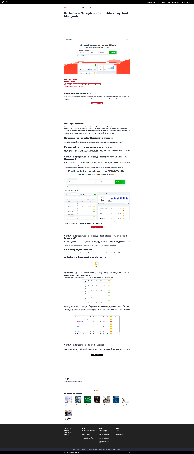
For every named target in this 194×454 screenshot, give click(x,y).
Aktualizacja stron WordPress (86, 435)
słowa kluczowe (80, 381)
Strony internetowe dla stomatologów (87, 438)
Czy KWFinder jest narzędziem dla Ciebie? (74, 86)
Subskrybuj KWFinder (97, 103)
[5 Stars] (101, 390)
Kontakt (179, 2)
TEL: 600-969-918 (185, 2)
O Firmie (163, 2)
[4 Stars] (99, 390)
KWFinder (66, 381)
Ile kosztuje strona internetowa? (86, 449)
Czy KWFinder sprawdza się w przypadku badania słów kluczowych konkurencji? (83, 84)
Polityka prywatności (119, 434)
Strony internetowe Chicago (103, 431)
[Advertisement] (94, 25)
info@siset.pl (68, 434)
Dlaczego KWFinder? (70, 81)
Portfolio (169, 2)
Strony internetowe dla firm (85, 434)
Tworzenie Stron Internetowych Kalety (105, 443)
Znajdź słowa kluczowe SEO (71, 79)
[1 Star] (96, 390)
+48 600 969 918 (68, 432)
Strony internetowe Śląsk (103, 430)
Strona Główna (149, 2)
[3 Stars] (98, 390)
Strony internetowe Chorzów (103, 437)
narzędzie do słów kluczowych (72, 381)
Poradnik (117, 430)
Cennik (159, 2)
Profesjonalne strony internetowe (69, 7)
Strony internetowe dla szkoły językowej (87, 437)
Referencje (174, 2)
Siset (67, 452)
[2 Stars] (97, 390)
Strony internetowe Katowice (103, 433)
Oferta (154, 2)
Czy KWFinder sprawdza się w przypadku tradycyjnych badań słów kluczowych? (83, 83)
